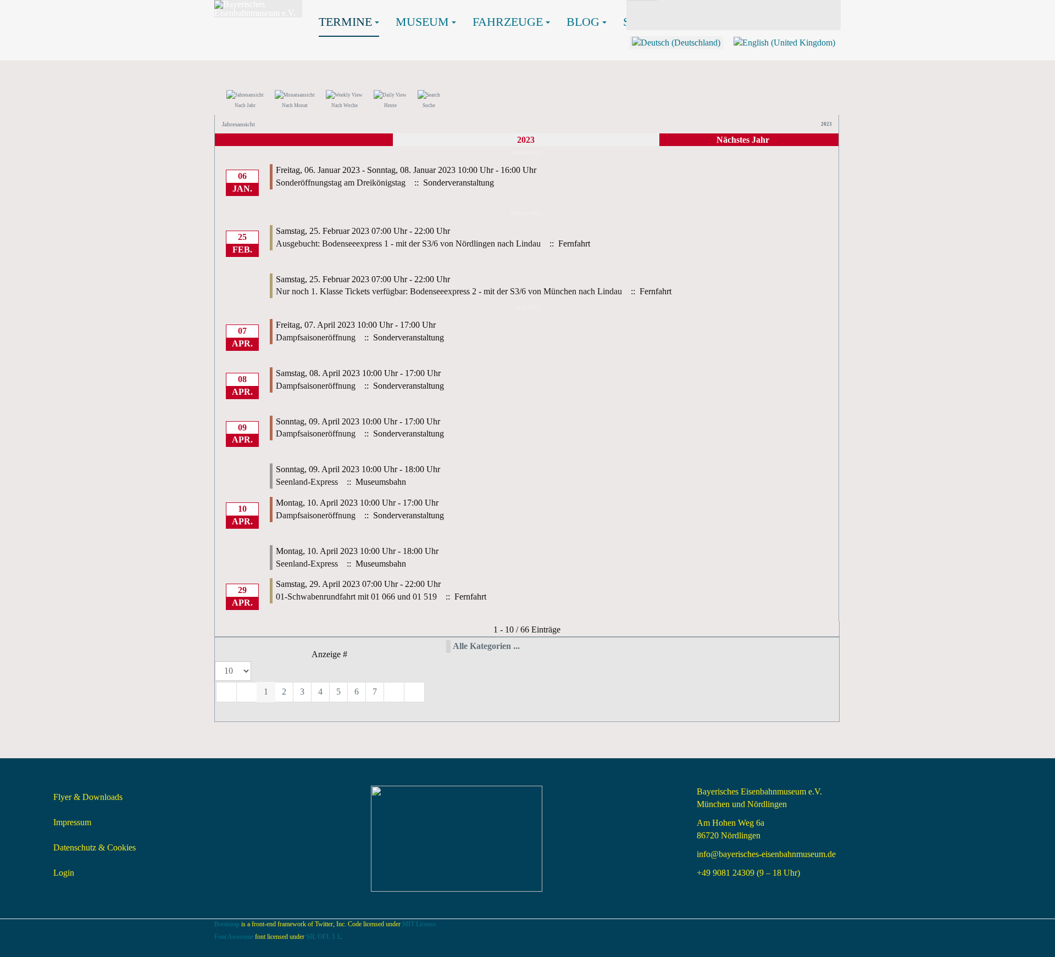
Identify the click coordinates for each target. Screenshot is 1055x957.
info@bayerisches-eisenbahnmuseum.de (766, 854)
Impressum (72, 822)
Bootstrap (227, 924)
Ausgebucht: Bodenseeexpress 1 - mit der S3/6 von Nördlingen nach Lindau (408, 243)
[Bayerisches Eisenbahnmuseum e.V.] (258, 9)
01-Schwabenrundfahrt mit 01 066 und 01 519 (356, 596)
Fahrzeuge (508, 22)
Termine (345, 22)
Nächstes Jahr (743, 139)
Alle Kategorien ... (486, 646)
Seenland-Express (307, 481)
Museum (422, 22)
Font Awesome (233, 937)
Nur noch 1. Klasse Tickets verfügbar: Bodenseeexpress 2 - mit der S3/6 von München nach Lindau (449, 291)
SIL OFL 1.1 (323, 937)
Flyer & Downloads (88, 797)
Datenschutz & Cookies (94, 847)
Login (63, 872)
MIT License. (419, 924)
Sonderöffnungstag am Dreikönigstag (341, 182)
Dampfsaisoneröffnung (316, 337)
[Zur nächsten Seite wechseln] (394, 692)
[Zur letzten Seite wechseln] (414, 692)
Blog (583, 22)
